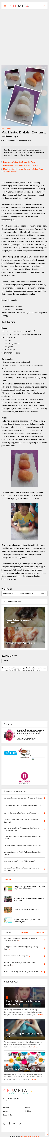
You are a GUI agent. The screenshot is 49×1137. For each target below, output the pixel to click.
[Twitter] (14, 1124)
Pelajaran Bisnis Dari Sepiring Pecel (26, 909)
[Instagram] (4, 1124)
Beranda (6, 1107)
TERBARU (8, 879)
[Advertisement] (24, 37)
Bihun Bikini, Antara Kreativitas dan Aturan (19, 162)
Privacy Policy (7, 1115)
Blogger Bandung (33, 1136)
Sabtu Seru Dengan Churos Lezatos (20, 643)
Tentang (27, 1107)
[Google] (20, 1124)
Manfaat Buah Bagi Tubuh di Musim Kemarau (20, 165)
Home (3, 128)
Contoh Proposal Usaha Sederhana (23, 1069)
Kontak (5, 1111)
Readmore (40, 1014)
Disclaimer (27, 1111)
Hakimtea (24, 1136)
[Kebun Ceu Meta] (19, 6)
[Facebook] (9, 1124)
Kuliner (9, 128)
